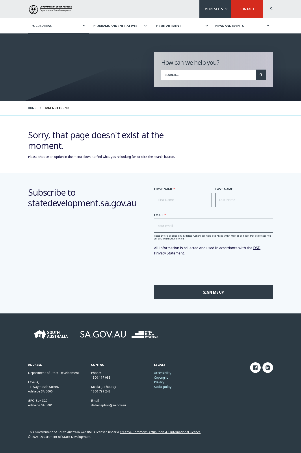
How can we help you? (190, 62)
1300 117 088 (100, 377)
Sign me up (213, 292)
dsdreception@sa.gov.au (108, 405)
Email (160, 215)
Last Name (224, 189)
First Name (164, 189)
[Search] (261, 75)
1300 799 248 (100, 391)
